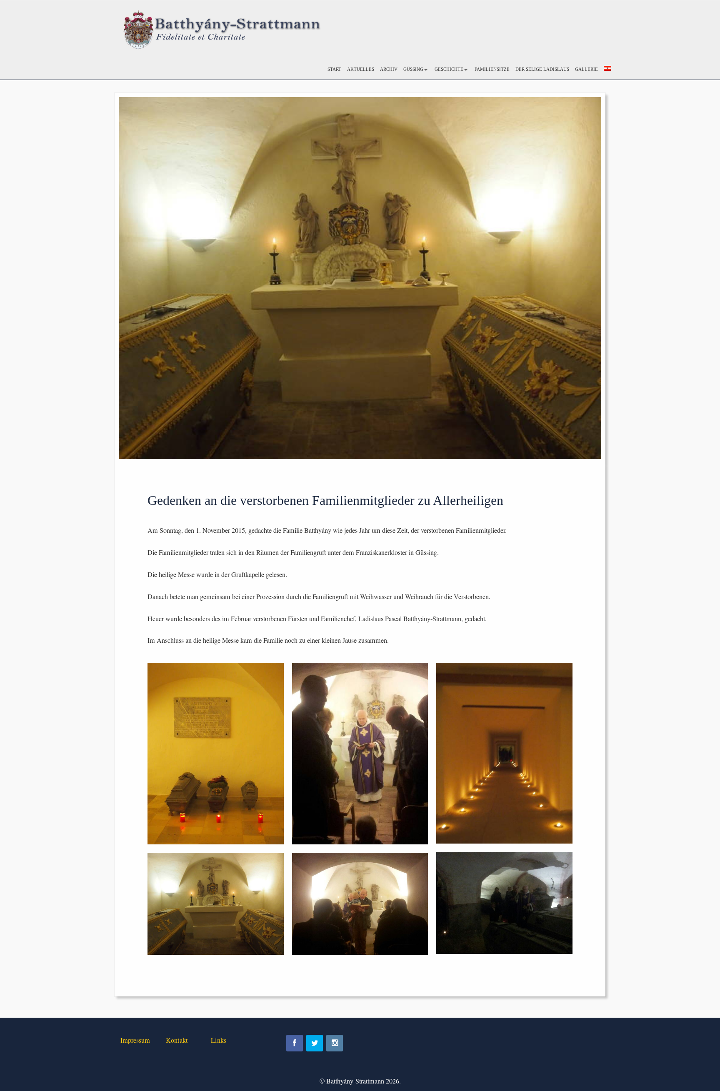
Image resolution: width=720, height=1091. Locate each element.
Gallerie (586, 69)
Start (334, 69)
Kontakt (177, 1040)
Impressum (135, 1040)
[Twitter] (314, 1043)
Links (218, 1040)
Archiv (389, 69)
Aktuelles (360, 69)
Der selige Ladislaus (542, 69)
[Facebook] (294, 1043)
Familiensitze (492, 69)
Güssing (413, 69)
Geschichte (449, 69)
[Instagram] (334, 1043)
